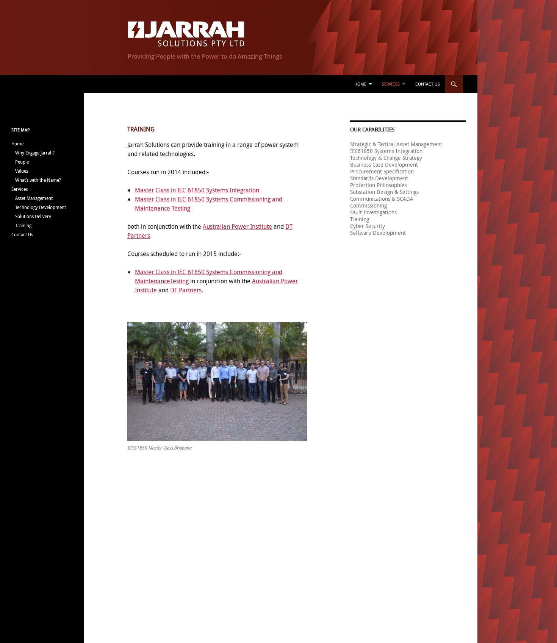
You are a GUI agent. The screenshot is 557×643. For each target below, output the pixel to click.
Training (23, 225)
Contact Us (427, 84)
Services (391, 84)
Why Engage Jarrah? (35, 153)
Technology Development (40, 207)
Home (360, 84)
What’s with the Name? (38, 180)
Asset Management (34, 198)
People (22, 162)
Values (21, 171)
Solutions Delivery (33, 216)
